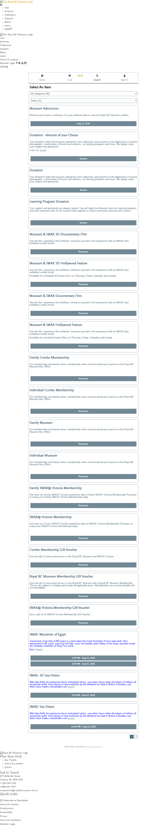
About (7, 22)
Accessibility (6, 812)
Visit (6, 8)
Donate (83, 158)
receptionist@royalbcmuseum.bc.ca (19, 790)
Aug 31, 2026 (83, 123)
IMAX (8, 29)
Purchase (83, 252)
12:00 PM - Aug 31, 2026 (83, 726)
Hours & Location (9, 60)
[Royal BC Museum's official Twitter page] (19, 63)
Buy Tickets (10, 760)
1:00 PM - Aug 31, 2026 (83, 658)
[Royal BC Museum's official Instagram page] (25, 63)
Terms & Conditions (10, 820)
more (43, 150)
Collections (10, 15)
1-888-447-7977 (8, 787)
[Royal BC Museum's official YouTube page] (22, 63)
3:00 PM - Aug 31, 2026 (83, 695)
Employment (6, 808)
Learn (7, 26)
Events (7, 767)
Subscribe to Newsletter (15, 800)
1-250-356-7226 (8, 783)
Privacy (3, 816)
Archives (8, 11)
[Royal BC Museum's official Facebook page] (17, 63)
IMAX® (4, 67)
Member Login (7, 63)
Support (8, 18)
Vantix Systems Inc (94, 747)
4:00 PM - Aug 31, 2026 (83, 664)
